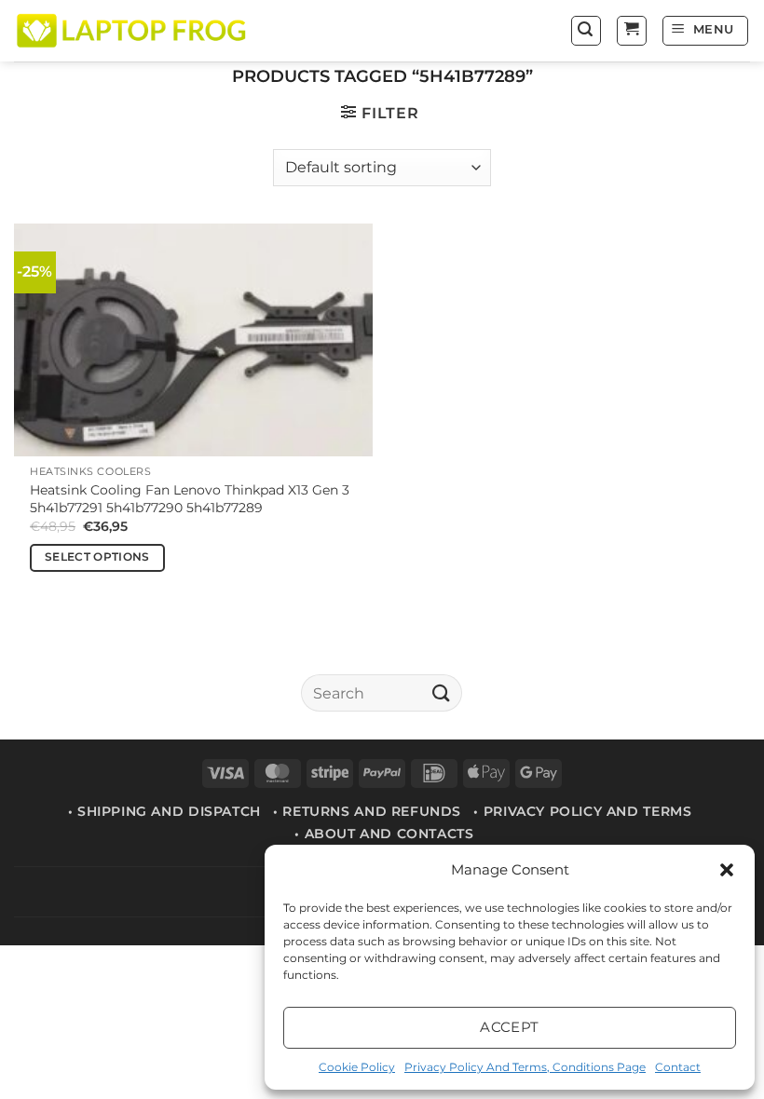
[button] (726, 870)
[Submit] (440, 693)
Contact (678, 1067)
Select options (97, 556)
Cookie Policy (357, 1067)
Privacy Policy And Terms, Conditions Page (525, 1067)
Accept (509, 1027)
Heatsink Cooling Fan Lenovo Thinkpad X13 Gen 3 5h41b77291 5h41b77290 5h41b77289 (189, 499)
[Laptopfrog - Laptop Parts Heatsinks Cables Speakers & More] (133, 30)
